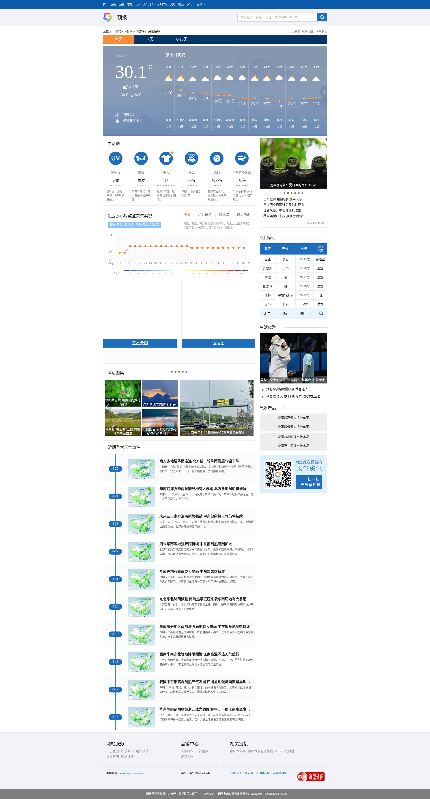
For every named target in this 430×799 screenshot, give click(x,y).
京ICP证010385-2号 (241, 773)
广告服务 (202, 751)
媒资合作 (187, 756)
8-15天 (182, 39)
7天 (150, 39)
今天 (119, 39)
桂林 (267, 295)
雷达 (130, 4)
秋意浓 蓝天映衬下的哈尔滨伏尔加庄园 (293, 396)
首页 (105, 4)
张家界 (267, 286)
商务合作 (187, 751)
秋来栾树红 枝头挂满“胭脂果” (284, 216)
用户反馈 (142, 751)
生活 (268, 327)
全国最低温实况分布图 (293, 427)
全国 (106, 31)
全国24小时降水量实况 (293, 437)
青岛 (267, 304)
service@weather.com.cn (133, 773)
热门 (268, 237)
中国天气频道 (284, 751)
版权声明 (112, 756)
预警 (122, 4)
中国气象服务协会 (260, 751)
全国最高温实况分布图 (293, 418)
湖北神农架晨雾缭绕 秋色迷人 (287, 389)
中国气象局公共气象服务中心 (232, 793)
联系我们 (127, 751)
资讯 (173, 4)
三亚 (267, 259)
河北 (118, 31)
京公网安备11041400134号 (271, 773)
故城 (141, 31)
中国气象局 (238, 751)
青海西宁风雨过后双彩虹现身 (283, 205)
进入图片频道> (316, 223)
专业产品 (162, 4)
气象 (268, 408)
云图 (138, 4)
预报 (113, 4)
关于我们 (112, 751)
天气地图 (148, 4)
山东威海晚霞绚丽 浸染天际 (282, 199)
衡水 (129, 31)
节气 (189, 4)
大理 (267, 277)
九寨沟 (267, 268)
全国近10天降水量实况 (293, 446)
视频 (181, 4)
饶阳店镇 (154, 31)
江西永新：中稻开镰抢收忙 (282, 210)
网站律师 (127, 756)
